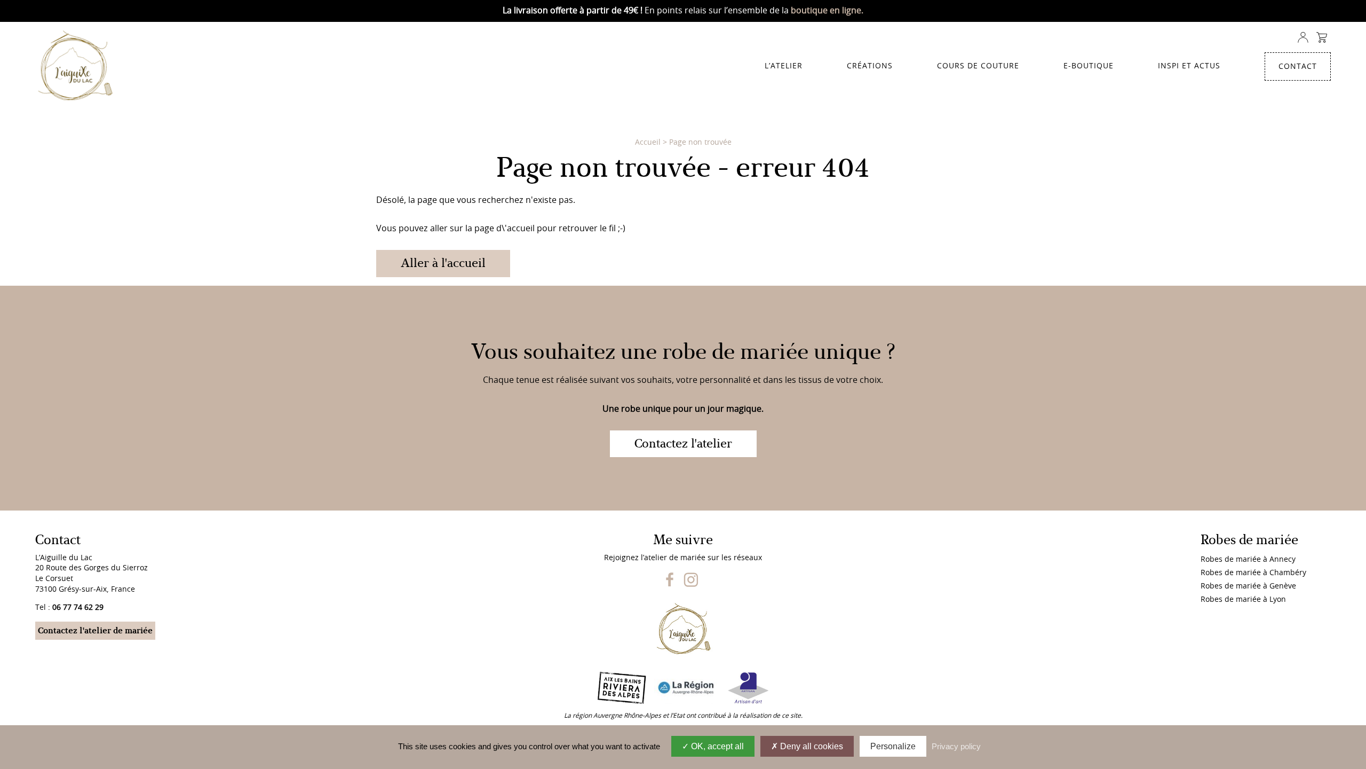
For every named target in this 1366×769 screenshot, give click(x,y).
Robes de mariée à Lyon (1243, 599)
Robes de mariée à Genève (1248, 586)
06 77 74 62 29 (78, 607)
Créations (870, 66)
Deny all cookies (810, 746)
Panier (1321, 37)
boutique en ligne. (827, 10)
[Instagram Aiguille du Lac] (691, 584)
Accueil (648, 142)
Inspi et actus (1189, 66)
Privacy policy (956, 746)
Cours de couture (978, 66)
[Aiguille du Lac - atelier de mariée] (79, 66)
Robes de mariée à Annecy (1248, 559)
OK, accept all (716, 746)
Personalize (893, 746)
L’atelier (784, 66)
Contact (1297, 66)
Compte (1302, 37)
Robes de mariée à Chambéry (1253, 573)
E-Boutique (1088, 66)
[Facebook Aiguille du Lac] (670, 584)
